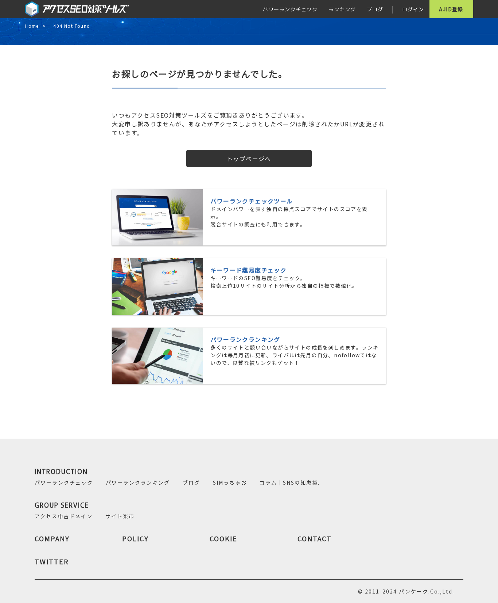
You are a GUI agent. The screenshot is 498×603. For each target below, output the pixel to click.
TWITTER (52, 561)
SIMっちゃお (230, 482)
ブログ (375, 9)
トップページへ (249, 158)
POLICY (135, 538)
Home (32, 26)
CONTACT (314, 538)
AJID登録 (451, 9)
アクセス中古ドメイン (64, 516)
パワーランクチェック (290, 9)
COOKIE (223, 538)
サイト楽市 (120, 516)
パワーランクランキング (138, 482)
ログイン (413, 9)
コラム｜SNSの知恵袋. (290, 482)
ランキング (342, 9)
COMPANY (52, 538)
